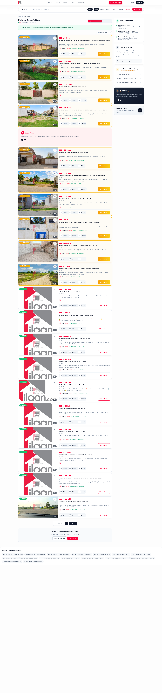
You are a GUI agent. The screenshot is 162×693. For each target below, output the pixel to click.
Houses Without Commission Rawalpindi (117, 558)
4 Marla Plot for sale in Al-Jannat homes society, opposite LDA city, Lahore (80, 478)
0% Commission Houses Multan (12, 561)
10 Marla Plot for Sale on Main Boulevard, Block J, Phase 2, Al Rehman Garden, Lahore (83, 110)
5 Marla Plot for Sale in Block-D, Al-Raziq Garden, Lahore (75, 454)
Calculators (80, 2)
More (121, 9)
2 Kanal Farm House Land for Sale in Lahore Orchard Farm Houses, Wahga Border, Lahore (84, 40)
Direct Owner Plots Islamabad (29, 558)
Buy (57, 2)
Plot (96, 9)
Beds (107, 9)
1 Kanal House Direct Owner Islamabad (92, 558)
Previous (59, 523)
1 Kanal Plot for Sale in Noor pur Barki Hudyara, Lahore (74, 338)
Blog (72, 2)
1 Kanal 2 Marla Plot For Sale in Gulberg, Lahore (72, 86)
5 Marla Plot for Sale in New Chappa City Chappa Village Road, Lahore (79, 268)
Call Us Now (72, 538)
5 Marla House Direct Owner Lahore (49, 558)
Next (72, 523)
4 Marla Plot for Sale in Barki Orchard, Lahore (72, 408)
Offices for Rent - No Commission (33, 561)
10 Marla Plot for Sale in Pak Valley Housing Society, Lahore (76, 315)
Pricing (65, 2)
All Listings (106, 21)
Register (139, 2)
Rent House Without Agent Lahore (81, 554)
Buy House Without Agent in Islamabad (59, 554)
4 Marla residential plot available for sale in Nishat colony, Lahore (78, 245)
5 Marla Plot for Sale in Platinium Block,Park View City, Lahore (76, 199)
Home (19, 16)
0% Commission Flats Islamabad (141, 554)
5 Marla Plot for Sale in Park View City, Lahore (72, 431)
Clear (128, 9)
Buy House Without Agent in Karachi (35, 554)
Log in (132, 2)
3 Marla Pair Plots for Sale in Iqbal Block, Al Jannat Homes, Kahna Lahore (79, 63)
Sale (89, 9)
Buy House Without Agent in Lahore (13, 554)
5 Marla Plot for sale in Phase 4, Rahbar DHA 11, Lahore (74, 501)
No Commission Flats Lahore (102, 554)
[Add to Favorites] (55, 38)
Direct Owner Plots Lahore (10, 558)
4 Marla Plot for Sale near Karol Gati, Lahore (71, 292)
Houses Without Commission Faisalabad (142, 558)
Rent (49, 2)
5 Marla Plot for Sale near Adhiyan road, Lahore (72, 361)
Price (101, 9)
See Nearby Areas (59, 538)
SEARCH (138, 9)
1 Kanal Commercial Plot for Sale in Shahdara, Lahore (74, 152)
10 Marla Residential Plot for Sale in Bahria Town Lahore (75, 385)
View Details (103, 54)
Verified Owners (96, 21)
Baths (113, 9)
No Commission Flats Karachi (121, 554)
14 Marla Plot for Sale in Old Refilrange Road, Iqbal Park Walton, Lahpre (79, 222)
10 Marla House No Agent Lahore (70, 558)
